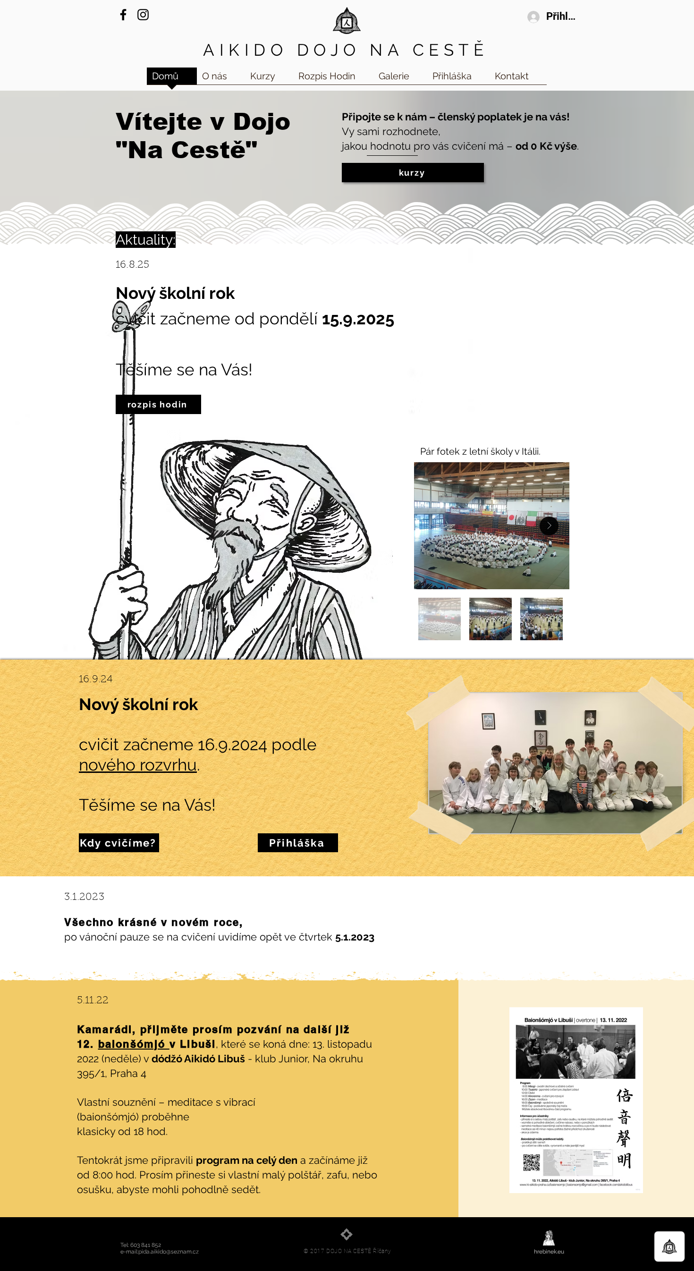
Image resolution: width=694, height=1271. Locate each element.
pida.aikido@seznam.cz (168, 1251)
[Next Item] (549, 526)
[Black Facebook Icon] (123, 14)
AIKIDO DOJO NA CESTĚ (345, 49)
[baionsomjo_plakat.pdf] (576, 1101)
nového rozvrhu (138, 764)
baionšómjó (133, 1044)
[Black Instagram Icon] (143, 14)
